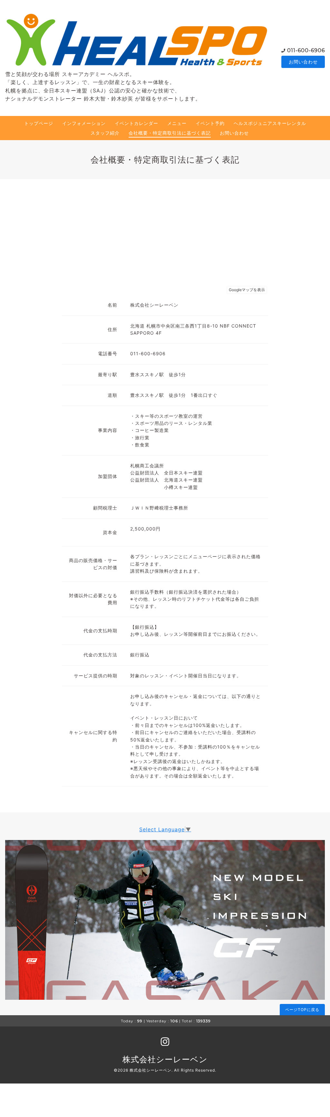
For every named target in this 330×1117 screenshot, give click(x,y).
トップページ (38, 123)
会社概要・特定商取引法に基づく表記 (170, 133)
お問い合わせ (303, 61)
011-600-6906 (306, 50)
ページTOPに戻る (302, 1009)
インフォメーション (84, 123)
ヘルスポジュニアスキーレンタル (270, 123)
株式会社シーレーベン (165, 1059)
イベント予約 (210, 123)
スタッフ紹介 (105, 133)
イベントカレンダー (136, 123)
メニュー (177, 123)
